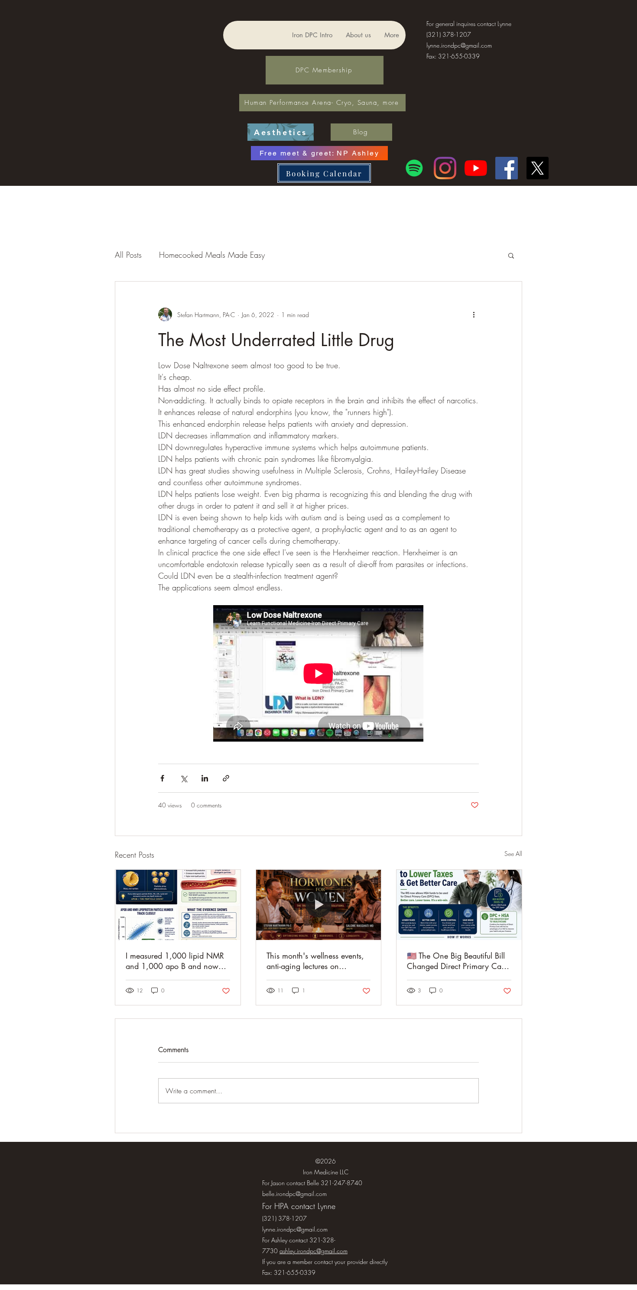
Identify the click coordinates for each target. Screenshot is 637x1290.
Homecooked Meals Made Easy (212, 255)
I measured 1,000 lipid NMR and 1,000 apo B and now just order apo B (175, 960)
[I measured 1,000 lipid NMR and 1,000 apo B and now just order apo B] (177, 905)
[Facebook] (506, 168)
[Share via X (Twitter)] (183, 778)
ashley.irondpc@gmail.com (314, 1251)
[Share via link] (226, 778)
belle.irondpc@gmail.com (294, 1194)
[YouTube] (476, 168)
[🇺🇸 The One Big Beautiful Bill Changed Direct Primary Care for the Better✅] (459, 905)
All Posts (128, 255)
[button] (511, 255)
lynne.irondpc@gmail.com (459, 45)
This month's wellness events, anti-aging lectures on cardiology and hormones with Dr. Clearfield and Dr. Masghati (318, 960)
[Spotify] (414, 168)
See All (513, 853)
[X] (537, 168)
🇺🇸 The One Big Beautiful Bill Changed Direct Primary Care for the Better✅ (457, 960)
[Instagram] (445, 168)
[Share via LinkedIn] (205, 778)
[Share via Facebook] (162, 778)
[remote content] (318, 674)
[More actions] (473, 314)
